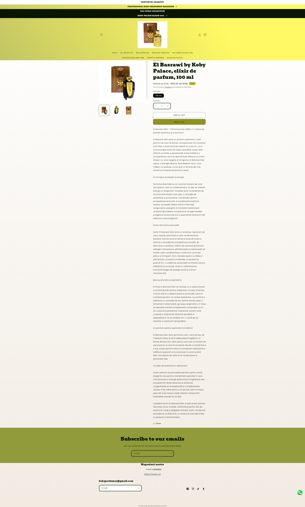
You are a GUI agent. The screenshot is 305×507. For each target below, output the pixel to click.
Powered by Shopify (160, 506)
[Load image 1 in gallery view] (104, 110)
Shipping (168, 87)
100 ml (158, 95)
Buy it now (179, 122)
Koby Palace (148, 506)
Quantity (156, 101)
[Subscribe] (170, 453)
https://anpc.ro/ (152, 474)
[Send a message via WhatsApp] (300, 492)
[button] (101, 34)
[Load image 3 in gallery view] (128, 110)
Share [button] (158, 423)
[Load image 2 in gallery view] (116, 110)
